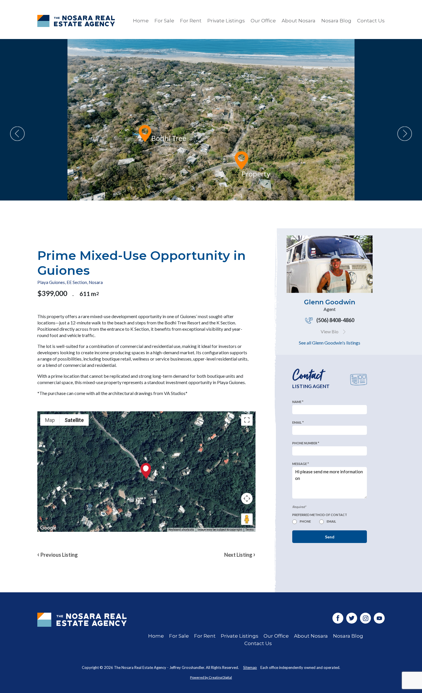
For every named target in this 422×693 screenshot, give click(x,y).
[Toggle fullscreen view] (247, 420)
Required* (299, 507)
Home (141, 21)
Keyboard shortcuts (181, 529)
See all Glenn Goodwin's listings (329, 342)
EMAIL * (298, 422)
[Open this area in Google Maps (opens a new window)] (48, 528)
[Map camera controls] (247, 498)
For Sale (164, 21)
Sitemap (250, 667)
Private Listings (226, 21)
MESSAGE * (300, 464)
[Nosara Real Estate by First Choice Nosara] (76, 21)
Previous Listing (57, 554)
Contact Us (371, 21)
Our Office (263, 21)
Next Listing (239, 554)
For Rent (191, 21)
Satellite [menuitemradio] (74, 420)
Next (404, 133)
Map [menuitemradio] (50, 420)
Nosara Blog (336, 21)
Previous (17, 133)
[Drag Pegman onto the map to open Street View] (247, 519)
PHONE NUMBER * (305, 443)
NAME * (297, 402)
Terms (249, 529)
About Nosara (298, 21)
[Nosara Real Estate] (82, 630)
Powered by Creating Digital (211, 677)
